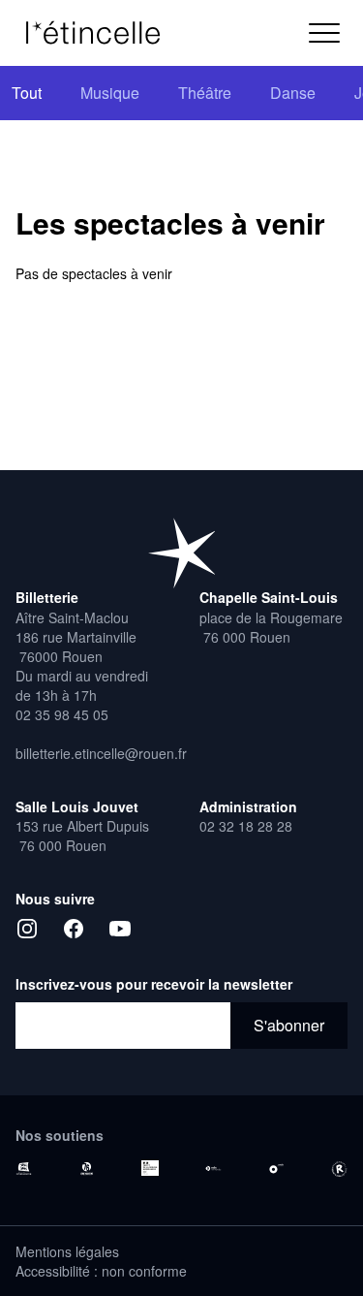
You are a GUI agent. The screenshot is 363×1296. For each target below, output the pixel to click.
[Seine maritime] (86, 1169)
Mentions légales (67, 1251)
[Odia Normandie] (213, 1168)
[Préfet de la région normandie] (149, 1168)
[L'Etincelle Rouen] (102, 33)
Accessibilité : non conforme (101, 1270)
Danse (293, 92)
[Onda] (276, 1168)
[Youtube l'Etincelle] (120, 928)
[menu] (324, 33)
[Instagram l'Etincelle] (27, 928)
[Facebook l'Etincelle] (73, 928)
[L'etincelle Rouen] (182, 552)
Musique (109, 92)
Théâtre (204, 92)
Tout (27, 92)
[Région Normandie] (23, 1168)
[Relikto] (339, 1169)
